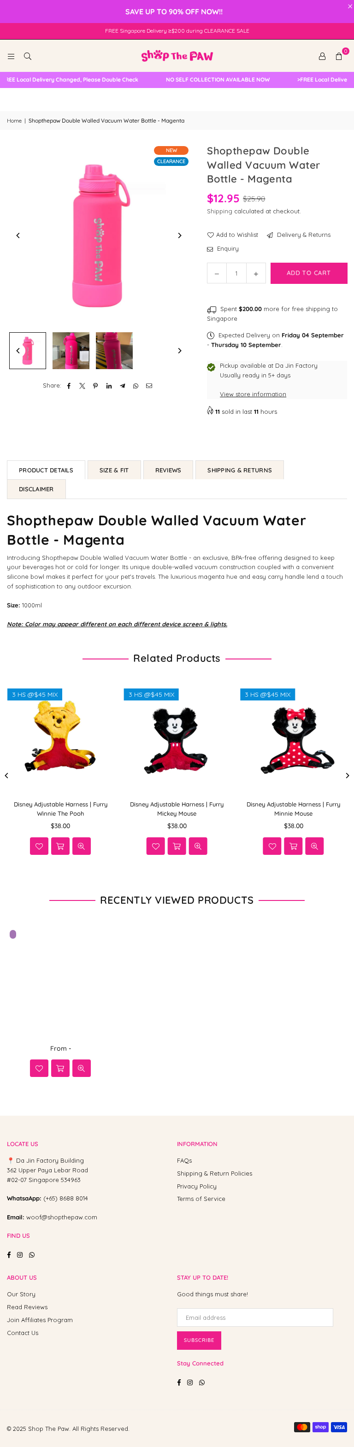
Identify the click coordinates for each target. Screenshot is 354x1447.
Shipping (219, 211)
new (171, 150)
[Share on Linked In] (109, 385)
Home (14, 120)
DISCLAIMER (36, 489)
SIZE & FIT (114, 470)
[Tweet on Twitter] (82, 385)
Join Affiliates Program (40, 1319)
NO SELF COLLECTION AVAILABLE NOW (210, 79)
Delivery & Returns (302, 234)
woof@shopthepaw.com (61, 1217)
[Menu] (11, 55)
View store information (253, 394)
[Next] (179, 235)
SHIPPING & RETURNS (239, 470)
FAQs (184, 1160)
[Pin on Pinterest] (95, 385)
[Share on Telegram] (122, 385)
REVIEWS (168, 470)
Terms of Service (201, 1198)
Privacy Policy (197, 1186)
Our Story (21, 1294)
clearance (171, 161)
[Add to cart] (60, 1068)
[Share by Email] (149, 385)
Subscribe (199, 1340)
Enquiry (227, 248)
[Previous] (18, 235)
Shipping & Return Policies (214, 1173)
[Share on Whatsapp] (135, 385)
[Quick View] (81, 846)
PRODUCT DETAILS (46, 470)
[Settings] (322, 55)
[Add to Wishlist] (39, 846)
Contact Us (22, 1332)
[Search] (27, 55)
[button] (338, 55)
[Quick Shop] (60, 846)
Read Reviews (27, 1307)
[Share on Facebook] (68, 385)
